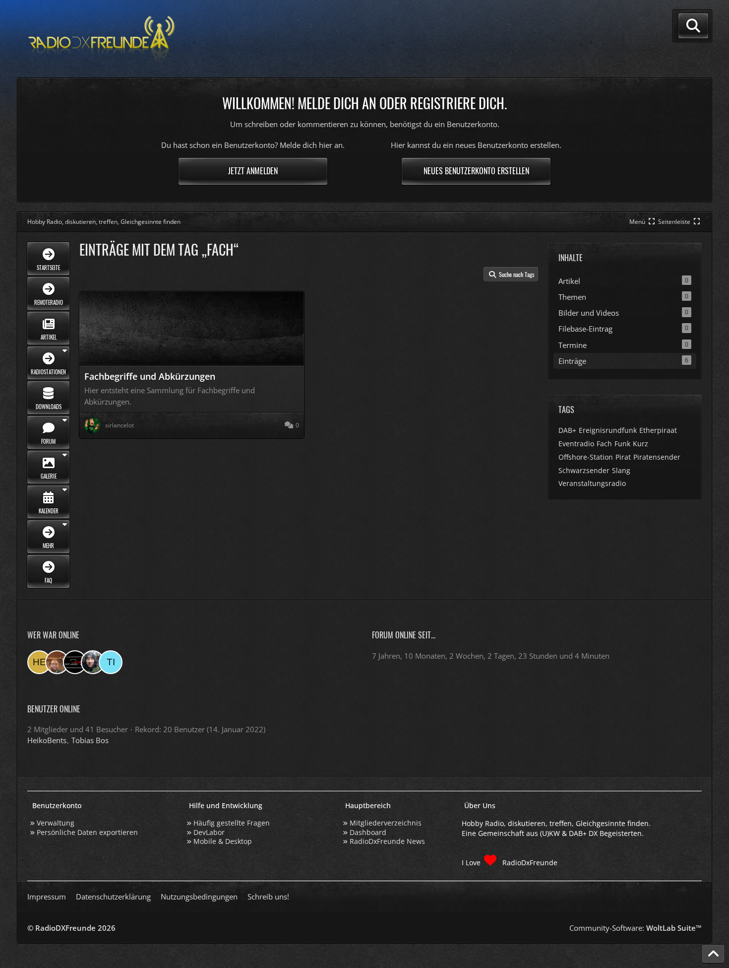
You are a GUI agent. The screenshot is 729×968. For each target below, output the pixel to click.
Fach (604, 443)
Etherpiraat (658, 430)
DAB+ (567, 430)
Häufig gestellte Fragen (231, 823)
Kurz (640, 443)
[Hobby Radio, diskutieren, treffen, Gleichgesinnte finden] (101, 39)
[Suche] (693, 25)
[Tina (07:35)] (110, 662)
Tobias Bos (90, 740)
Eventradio (576, 443)
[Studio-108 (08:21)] (75, 662)
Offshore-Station (585, 457)
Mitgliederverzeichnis (386, 823)
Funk (622, 443)
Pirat (623, 457)
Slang (621, 470)
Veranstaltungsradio (592, 483)
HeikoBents (46, 740)
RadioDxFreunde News (387, 841)
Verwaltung (55, 823)
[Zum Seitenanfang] (713, 954)
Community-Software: (635, 928)
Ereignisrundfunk (608, 430)
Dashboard (368, 832)
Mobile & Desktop (222, 841)
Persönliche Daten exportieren (87, 832)
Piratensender (656, 457)
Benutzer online (53, 709)
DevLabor (209, 832)
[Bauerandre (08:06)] (93, 662)
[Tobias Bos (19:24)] (57, 662)
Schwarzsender (583, 470)
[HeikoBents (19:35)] (39, 662)
